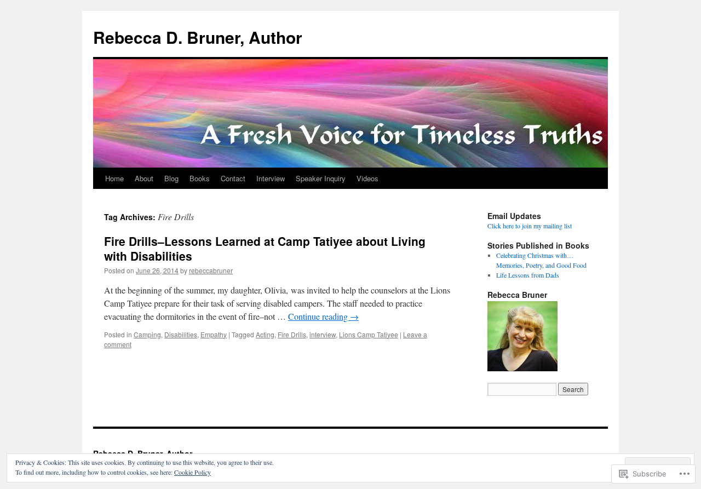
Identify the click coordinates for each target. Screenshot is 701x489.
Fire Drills (292, 334)
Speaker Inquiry (321, 178)
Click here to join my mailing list (529, 225)
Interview (270, 178)
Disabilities (180, 334)
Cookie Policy (192, 472)
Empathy (213, 334)
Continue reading (323, 316)
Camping (147, 334)
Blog (171, 178)
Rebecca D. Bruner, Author (197, 37)
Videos (367, 178)
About (144, 178)
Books (199, 178)
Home (114, 178)
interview (322, 334)
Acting (265, 334)
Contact (233, 178)
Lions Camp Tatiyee (368, 334)
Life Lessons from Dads (527, 275)
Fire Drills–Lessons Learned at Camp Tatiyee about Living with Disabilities (265, 248)
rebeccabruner (211, 270)
